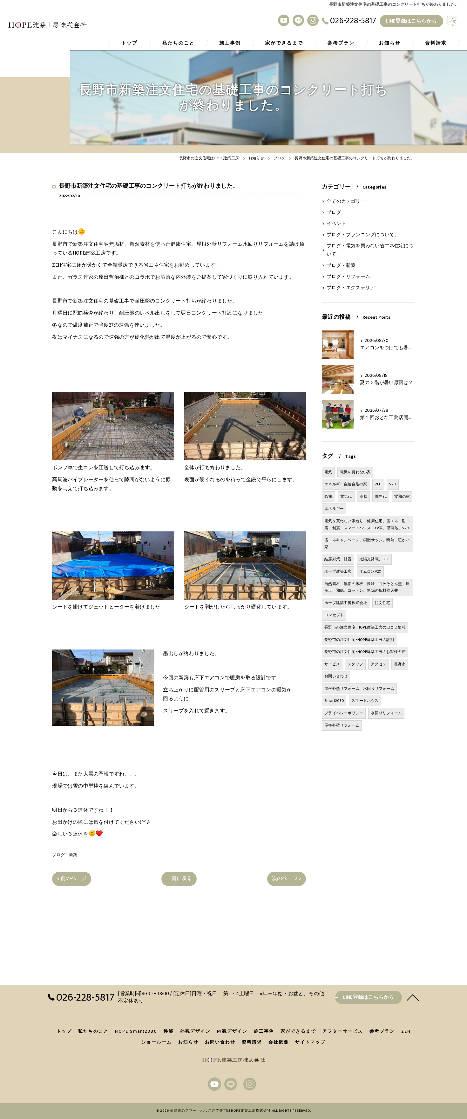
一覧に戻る (179, 878)
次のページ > (286, 878)
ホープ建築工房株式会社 (345, 603)
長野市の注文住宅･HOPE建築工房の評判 (359, 639)
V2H (392, 484)
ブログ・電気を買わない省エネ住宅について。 (370, 250)
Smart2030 (334, 700)
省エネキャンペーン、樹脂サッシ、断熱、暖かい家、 (366, 543)
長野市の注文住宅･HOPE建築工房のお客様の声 (365, 652)
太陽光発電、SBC (374, 559)
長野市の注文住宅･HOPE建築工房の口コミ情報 (365, 627)
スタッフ (355, 664)
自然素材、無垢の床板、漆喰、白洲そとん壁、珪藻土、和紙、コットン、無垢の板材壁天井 (366, 587)
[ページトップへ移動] (413, 997)
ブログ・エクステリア (351, 288)
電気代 (346, 496)
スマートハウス (364, 700)
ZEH (378, 484)
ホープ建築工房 (337, 571)
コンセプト (334, 615)
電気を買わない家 (355, 472)
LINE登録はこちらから (411, 21)
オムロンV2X (370, 571)
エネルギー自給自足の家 (345, 484)
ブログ (334, 212)
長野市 (400, 664)
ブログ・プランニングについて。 (363, 235)
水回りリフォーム (386, 713)
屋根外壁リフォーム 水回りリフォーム (359, 688)
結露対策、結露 (337, 559)
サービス (332, 664)
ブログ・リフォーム (348, 277)
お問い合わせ (336, 676)
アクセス (378, 664)
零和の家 (402, 496)
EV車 (328, 496)
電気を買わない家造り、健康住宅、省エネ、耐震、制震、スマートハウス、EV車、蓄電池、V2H (366, 524)
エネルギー (334, 508)
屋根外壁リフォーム (341, 725)
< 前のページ (71, 878)
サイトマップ (310, 1042)
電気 (328, 472)
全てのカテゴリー (346, 201)
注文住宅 (382, 603)
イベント (336, 224)
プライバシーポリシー (343, 713)
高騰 (363, 496)
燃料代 (381, 496)
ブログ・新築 (64, 854)
